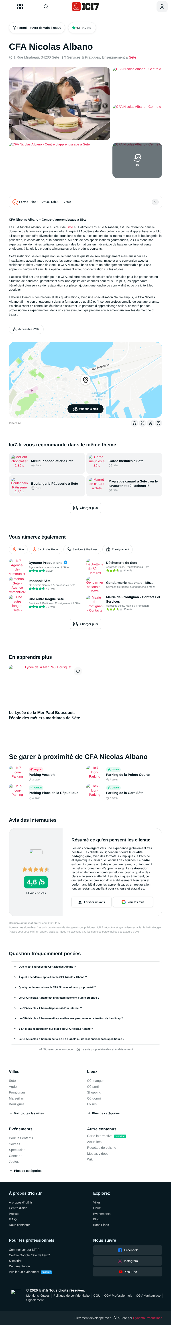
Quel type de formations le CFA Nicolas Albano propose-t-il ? (57, 987)
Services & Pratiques (85, 549)
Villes (14, 1071)
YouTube (131, 1272)
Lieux (92, 1071)
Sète (132, 57)
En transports (158, 423)
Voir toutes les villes (29, 1113)
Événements (21, 1129)
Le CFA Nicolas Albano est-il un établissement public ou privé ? (59, 997)
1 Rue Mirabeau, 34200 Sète (36, 57)
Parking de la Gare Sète (125, 793)
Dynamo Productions (147, 1318)
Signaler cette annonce (58, 1049)
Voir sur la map (88, 408)
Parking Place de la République (53, 793)
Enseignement (120, 549)
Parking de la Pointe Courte (128, 775)
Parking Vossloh (42, 775)
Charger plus (89, 508)
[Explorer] (20, 7)
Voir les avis (136, 902)
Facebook (131, 1250)
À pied (142, 423)
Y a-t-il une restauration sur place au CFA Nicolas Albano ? (56, 1028)
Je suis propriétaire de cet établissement (107, 1049)
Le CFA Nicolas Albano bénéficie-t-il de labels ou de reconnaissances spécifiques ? (71, 1039)
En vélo (150, 423)
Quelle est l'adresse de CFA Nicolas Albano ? (47, 966)
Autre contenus (101, 1129)
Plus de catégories (106, 1113)
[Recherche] (54, 6)
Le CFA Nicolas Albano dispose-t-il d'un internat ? (50, 1008)
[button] (78, 671)
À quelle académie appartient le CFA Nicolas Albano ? (53, 977)
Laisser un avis (94, 902)
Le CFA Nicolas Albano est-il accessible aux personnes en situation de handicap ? (71, 1018)
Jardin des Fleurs (48, 549)
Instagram (131, 1261)
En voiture (134, 423)
